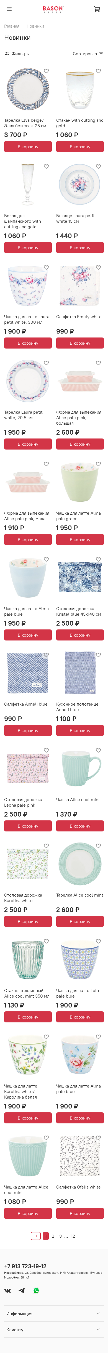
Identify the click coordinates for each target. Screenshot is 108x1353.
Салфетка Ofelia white (78, 1187)
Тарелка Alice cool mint (79, 895)
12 (73, 1236)
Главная (11, 26)
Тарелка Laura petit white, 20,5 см (23, 414)
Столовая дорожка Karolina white (23, 897)
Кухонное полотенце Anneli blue (77, 706)
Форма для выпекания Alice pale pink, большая (78, 417)
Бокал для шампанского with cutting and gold (22, 221)
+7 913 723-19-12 (25, 1266)
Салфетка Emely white (79, 316)
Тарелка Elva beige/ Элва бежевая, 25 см (25, 122)
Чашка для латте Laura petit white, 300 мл (26, 319)
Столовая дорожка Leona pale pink (23, 802)
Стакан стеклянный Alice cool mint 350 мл (27, 993)
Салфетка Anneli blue (26, 704)
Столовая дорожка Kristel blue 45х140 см (78, 611)
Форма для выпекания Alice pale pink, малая (26, 515)
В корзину (28, 146)
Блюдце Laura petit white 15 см (75, 218)
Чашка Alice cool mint (78, 799)
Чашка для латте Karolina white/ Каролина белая (20, 1091)
